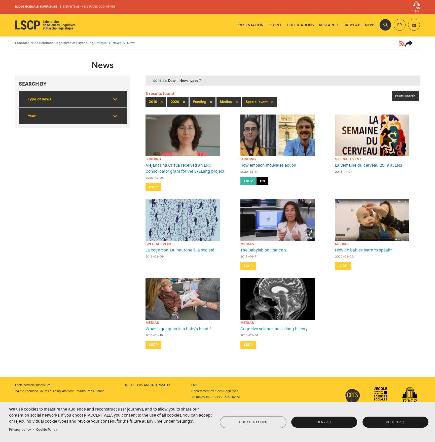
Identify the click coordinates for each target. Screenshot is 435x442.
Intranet (414, 25)
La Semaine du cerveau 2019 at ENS (368, 165)
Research (329, 25)
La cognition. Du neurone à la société (180, 250)
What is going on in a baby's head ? (178, 328)
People (275, 25)
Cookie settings (253, 422)
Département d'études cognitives (89, 6)
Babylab (351, 25)
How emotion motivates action (268, 165)
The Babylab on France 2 (263, 250)
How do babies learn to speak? (363, 250)
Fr (399, 24)
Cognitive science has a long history (274, 328)
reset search (405, 96)
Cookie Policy (46, 429)
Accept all (395, 422)
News (370, 25)
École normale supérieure (36, 6)
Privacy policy (20, 429)
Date (172, 81)
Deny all (324, 422)
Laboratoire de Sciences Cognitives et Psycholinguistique (45, 25)
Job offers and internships (147, 385)
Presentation (250, 25)
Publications (300, 25)
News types (190, 81)
